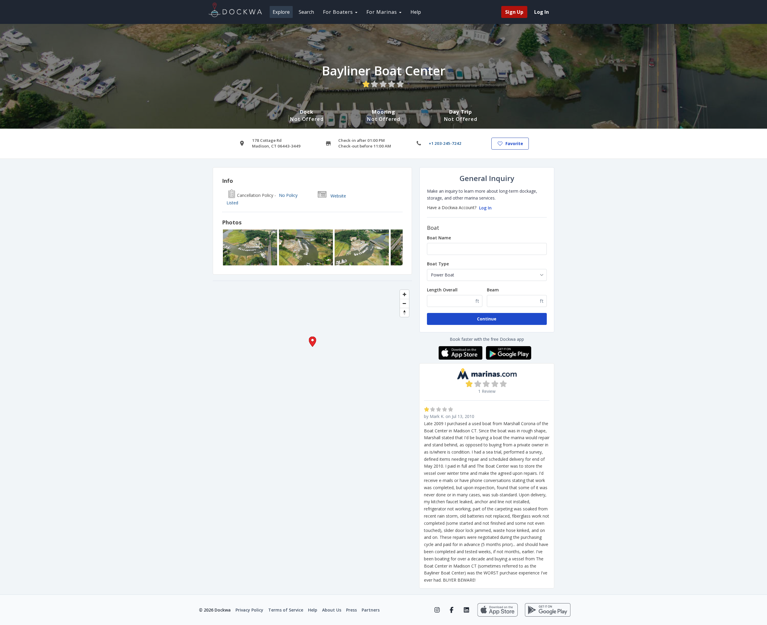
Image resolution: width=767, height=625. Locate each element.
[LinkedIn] (466, 610)
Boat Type (438, 264)
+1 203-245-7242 (445, 143)
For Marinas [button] (382, 12)
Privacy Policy (249, 610)
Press (351, 610)
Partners (371, 610)
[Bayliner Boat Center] (250, 247)
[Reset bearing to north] (404, 312)
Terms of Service (285, 610)
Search (306, 12)
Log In (485, 208)
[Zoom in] (404, 294)
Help (415, 12)
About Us (331, 610)
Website (338, 196)
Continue (486, 319)
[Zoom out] (404, 303)
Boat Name (439, 238)
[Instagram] (437, 610)
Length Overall (442, 290)
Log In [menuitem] (541, 12)
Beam (493, 290)
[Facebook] (451, 610)
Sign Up (514, 12)
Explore (281, 12)
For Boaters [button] (338, 12)
